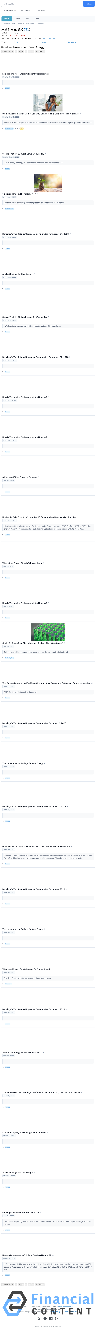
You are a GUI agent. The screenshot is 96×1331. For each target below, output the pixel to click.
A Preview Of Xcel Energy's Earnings (20, 477)
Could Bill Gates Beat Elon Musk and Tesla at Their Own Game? (33, 643)
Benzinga (7, 88)
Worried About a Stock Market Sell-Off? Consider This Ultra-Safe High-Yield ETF (41, 113)
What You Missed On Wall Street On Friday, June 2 (27, 969)
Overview (7, 24)
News (13, 24)
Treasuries (40, 24)
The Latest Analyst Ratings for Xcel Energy (24, 763)
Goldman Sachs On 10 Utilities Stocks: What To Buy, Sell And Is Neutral (37, 846)
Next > (41, 51)
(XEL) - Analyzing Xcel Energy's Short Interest (25, 1132)
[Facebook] (45, 1319)
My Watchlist (25, 11)
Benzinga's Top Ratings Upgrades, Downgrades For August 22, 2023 (36, 357)
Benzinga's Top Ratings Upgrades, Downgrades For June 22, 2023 (35, 723)
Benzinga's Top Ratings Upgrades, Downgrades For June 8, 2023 (34, 889)
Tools (37, 19)
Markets (6, 19)
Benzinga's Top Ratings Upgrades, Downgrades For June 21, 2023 (35, 806)
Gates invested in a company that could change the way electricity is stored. (36, 652)
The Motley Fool (9, 128)
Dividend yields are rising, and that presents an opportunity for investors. (35, 203)
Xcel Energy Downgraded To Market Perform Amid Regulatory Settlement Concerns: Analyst (47, 683)
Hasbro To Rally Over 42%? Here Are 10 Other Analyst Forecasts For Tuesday (40, 517)
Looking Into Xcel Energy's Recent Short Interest (26, 74)
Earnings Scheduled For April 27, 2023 (21, 1212)
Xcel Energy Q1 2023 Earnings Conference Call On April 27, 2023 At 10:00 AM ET (42, 1092)
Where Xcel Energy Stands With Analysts (23, 563)
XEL (26, 29)
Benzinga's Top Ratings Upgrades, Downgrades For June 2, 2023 (34, 1009)
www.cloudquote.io (65, 1306)
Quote (16, 42)
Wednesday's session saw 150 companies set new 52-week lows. (32, 326)
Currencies (20, 24)
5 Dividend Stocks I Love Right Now (20, 194)
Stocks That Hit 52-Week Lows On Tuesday (24, 154)
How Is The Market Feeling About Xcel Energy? (25, 397)
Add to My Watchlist (49, 38)
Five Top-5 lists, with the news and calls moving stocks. (28, 978)
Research (72, 42)
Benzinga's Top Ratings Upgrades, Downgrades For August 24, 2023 (36, 234)
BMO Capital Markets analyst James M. (21, 692)
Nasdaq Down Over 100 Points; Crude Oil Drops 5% (28, 1255)
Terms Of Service (70, 1311)
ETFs (27, 19)
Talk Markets (8, 984)
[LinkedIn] (51, 1319)
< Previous (6, 51)
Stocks (18, 19)
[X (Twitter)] (39, 1319)
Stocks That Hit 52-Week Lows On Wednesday (25, 317)
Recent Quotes (8, 11)
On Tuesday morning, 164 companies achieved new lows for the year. (34, 163)
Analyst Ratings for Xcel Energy (18, 274)
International (30, 24)
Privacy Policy (55, 1311)
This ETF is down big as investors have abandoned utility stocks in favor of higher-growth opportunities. (48, 123)
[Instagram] (56, 1319)
